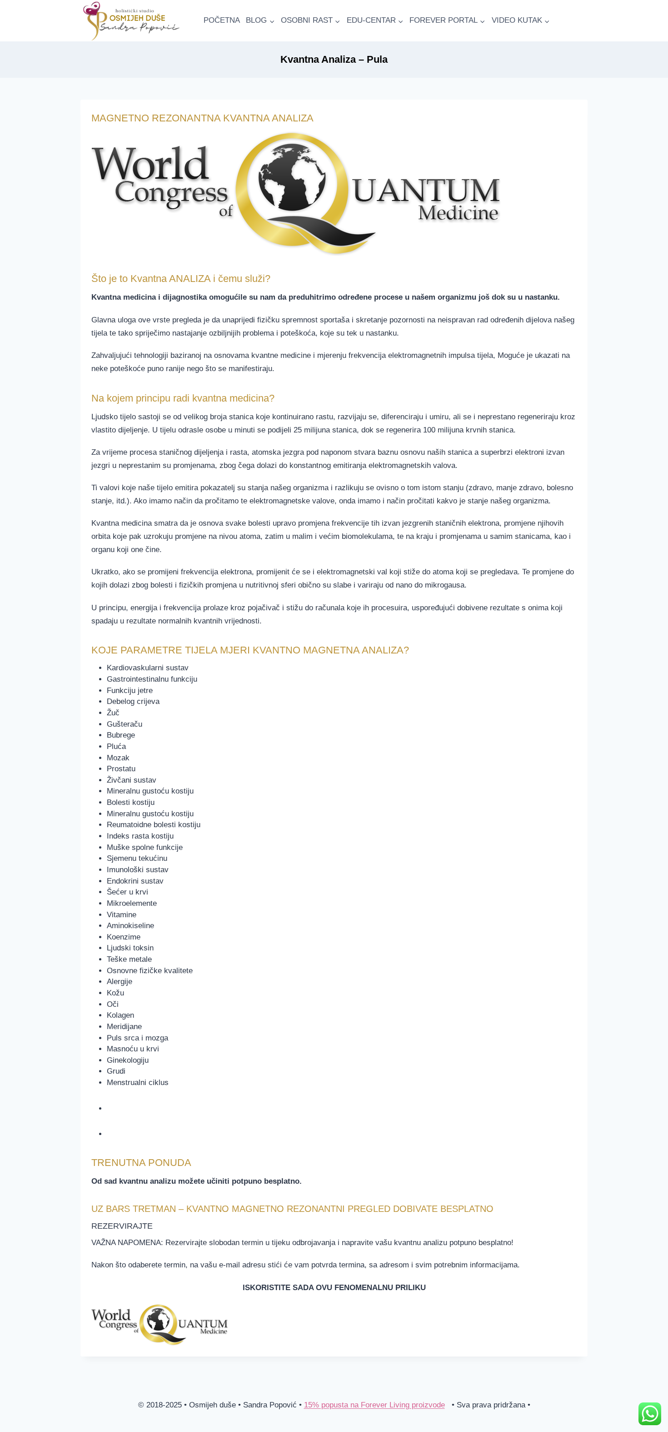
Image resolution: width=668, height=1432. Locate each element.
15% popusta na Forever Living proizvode (374, 1405)
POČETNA (222, 20)
